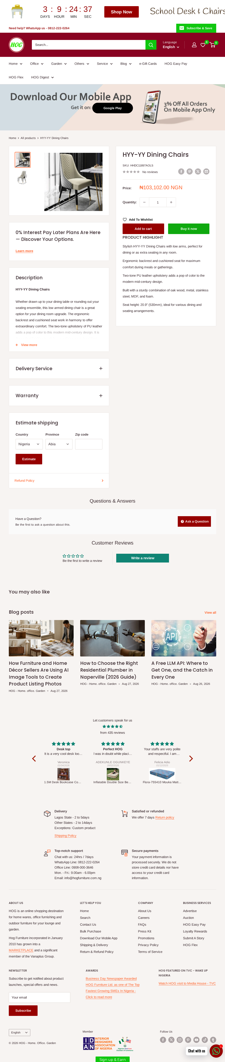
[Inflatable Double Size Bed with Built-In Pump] (64, 774)
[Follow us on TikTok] (205, 1040)
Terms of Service (150, 952)
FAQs (142, 924)
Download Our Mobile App (98, 938)
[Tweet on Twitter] (198, 171)
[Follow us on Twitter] (171, 1040)
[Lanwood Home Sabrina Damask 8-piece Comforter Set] (162, 774)
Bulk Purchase (90, 931)
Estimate (29, 459)
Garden (56, 63)
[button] (35, 758)
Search (85, 918)
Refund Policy (24, 480)
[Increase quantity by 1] (171, 202)
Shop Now (72, 11)
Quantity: (130, 202)
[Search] (150, 45)
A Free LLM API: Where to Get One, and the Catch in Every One (182, 670)
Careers (144, 918)
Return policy (164, 817)
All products (28, 138)
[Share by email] (206, 171)
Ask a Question (197, 521)
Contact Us (88, 924)
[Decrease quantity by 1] (144, 202)
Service (102, 63)
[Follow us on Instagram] (180, 1040)
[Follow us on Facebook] (163, 1040)
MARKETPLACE (21, 950)
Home (13, 63)
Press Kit (144, 931)
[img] (112, 726)
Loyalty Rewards (195, 931)
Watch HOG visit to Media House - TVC (187, 983)
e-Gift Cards (148, 63)
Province (52, 434)
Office (34, 63)
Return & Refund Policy (97, 952)
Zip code (81, 434)
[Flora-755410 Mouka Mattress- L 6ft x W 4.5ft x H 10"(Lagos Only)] (113, 774)
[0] (212, 44)
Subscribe (23, 1010)
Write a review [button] (142, 558)
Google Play (112, 108)
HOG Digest (40, 77)
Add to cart (143, 229)
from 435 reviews (112, 732)
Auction (188, 918)
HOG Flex (16, 77)
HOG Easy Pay (176, 63)
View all (211, 612)
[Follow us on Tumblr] (213, 1040)
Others (79, 63)
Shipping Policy (65, 835)
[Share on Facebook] (181, 171)
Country (22, 434)
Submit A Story (193, 938)
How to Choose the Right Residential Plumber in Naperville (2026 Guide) (109, 670)
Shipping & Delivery (94, 945)
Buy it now (189, 229)
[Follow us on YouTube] (196, 1040)
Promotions (146, 938)
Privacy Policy (148, 945)
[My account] (194, 44)
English (15, 1032)
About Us (144, 911)
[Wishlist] (203, 44)
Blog (123, 63)
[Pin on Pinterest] (190, 171)
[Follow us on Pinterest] (188, 1040)
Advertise (190, 911)
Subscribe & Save (199, 28)
